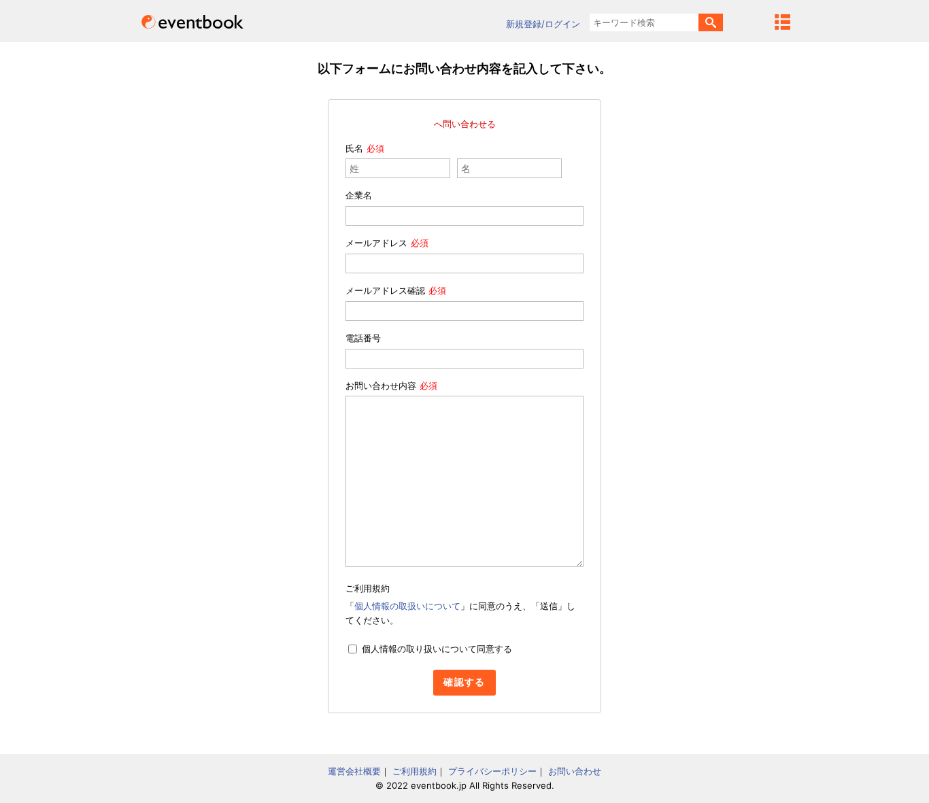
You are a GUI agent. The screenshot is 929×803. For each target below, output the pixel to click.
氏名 (354, 148)
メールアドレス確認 (385, 290)
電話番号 (363, 337)
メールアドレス (376, 242)
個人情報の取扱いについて (407, 605)
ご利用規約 (414, 771)
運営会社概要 (354, 771)
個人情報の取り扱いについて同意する (437, 648)
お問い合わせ (574, 771)
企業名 (358, 195)
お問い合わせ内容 (380, 385)
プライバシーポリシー (492, 771)
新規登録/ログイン (543, 23)
